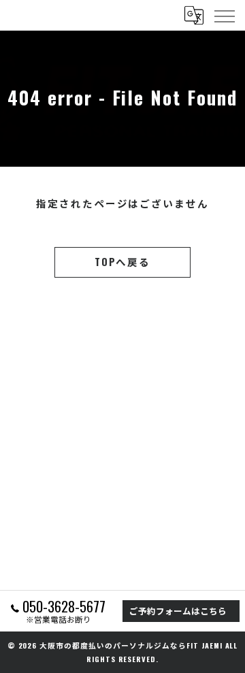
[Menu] (224, 15)
